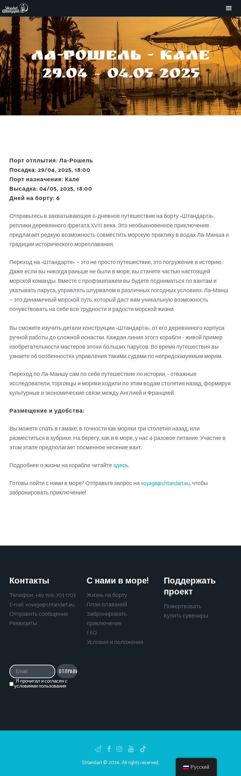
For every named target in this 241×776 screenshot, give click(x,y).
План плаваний (107, 605)
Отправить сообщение (38, 614)
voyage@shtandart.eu (165, 483)
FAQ (92, 633)
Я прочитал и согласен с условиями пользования (40, 684)
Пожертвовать (182, 606)
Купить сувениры (186, 616)
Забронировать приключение (107, 619)
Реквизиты (23, 623)
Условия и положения (115, 642)
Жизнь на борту (107, 595)
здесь (120, 465)
